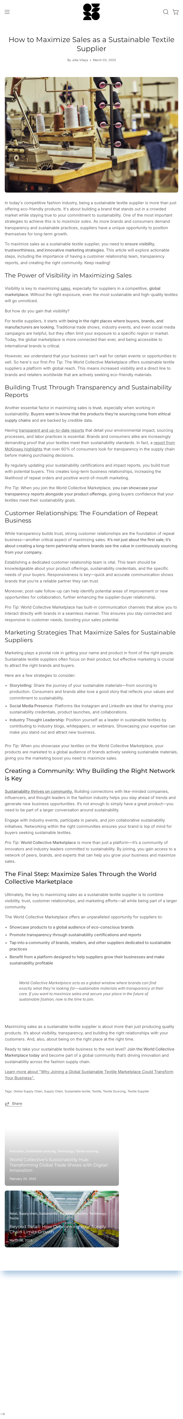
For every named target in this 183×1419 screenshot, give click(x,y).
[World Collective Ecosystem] (91, 12)
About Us (24, 1393)
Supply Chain (53, 1091)
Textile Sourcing (114, 1091)
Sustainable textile (77, 1091)
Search (22, 1385)
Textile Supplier (138, 1091)
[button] (165, 12)
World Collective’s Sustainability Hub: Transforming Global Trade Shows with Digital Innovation (59, 1165)
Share (17, 1103)
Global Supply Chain (28, 1091)
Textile (96, 1091)
